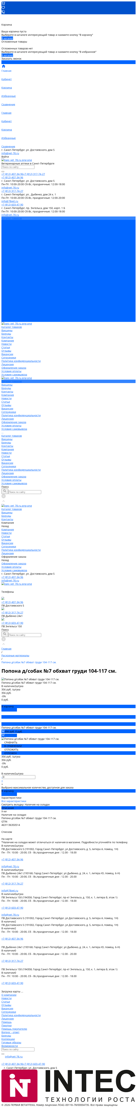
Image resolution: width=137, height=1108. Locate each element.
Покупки (6, 1025)
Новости (6, 235)
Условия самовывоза (14, 265)
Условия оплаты (11, 262)
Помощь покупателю (14, 1029)
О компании (8, 995)
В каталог (7, 38)
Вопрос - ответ (10, 1032)
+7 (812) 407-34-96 (12, 577)
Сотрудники (8, 248)
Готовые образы (11, 1042)
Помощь (6, 1022)
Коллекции (8, 1039)
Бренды (6, 279)
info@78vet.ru (9, 890)
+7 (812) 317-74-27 (12, 612)
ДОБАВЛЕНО (9, 710)
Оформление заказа (13, 313)
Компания (7, 286)
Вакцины (6, 276)
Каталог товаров (11, 272)
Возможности (9, 1046)
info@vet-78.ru (10, 153)
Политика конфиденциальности (21, 252)
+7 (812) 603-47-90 (12, 623)
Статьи (5, 238)
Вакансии (7, 245)
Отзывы (6, 242)
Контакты (7, 282)
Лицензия (7, 255)
